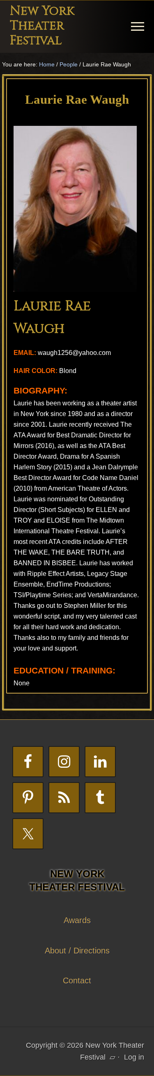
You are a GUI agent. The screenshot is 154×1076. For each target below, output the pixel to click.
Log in (134, 1057)
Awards (77, 920)
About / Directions (77, 950)
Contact (77, 980)
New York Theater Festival (42, 26)
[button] (137, 26)
